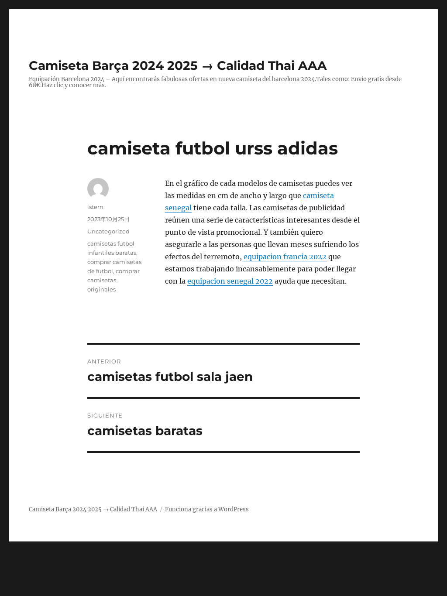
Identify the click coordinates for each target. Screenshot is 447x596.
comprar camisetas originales (113, 280)
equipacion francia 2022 (285, 256)
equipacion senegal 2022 (230, 281)
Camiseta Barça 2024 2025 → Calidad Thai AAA (178, 65)
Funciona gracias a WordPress (207, 509)
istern (95, 206)
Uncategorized (108, 231)
